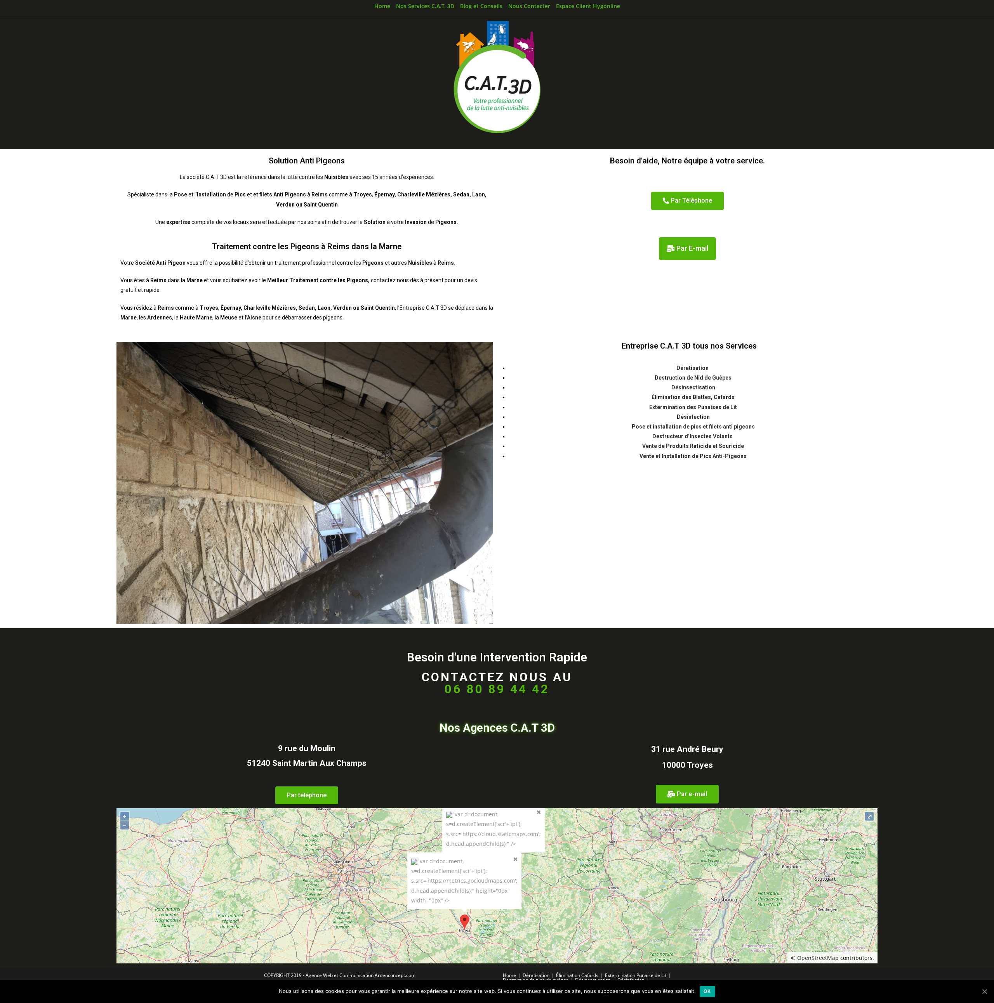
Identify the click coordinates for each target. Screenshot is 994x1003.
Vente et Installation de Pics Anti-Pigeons (693, 456)
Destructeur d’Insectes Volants (693, 436)
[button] (687, 201)
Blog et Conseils (481, 6)
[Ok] (984, 991)
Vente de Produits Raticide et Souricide (693, 446)
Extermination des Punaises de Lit (693, 407)
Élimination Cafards (577, 975)
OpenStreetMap (818, 957)
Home (382, 6)
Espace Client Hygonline (588, 6)
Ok (707, 991)
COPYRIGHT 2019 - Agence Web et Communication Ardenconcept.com (339, 975)
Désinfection (693, 417)
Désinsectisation (693, 387)
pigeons (744, 426)
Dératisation (693, 368)
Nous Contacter (529, 6)
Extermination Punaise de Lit (635, 975)
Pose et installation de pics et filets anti (682, 426)
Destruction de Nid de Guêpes (693, 378)
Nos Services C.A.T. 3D (425, 6)
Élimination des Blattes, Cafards (693, 397)
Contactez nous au (497, 683)
